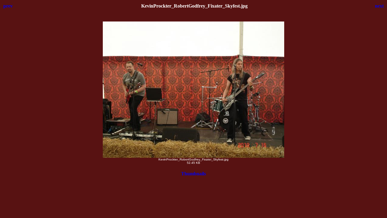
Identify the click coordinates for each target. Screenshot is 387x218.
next (379, 5)
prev (8, 5)
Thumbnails (193, 173)
